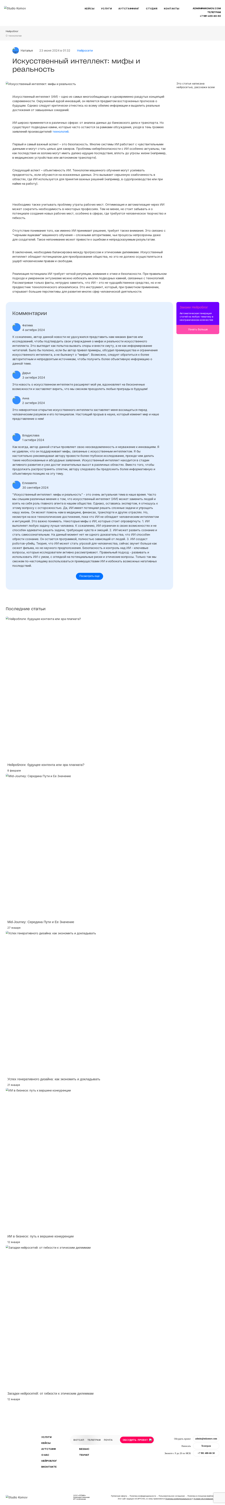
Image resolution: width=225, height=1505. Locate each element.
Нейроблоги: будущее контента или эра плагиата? (45, 765)
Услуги (106, 8)
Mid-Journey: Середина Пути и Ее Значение (40, 922)
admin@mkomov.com (207, 8)
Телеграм (206, 1446)
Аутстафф (48, 1448)
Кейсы (90, 8)
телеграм (214, 12)
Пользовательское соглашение (172, 1496)
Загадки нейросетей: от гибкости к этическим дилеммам (50, 1393)
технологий (60, 131)
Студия (151, 8)
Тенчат (84, 1454)
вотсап (78, 1439)
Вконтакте (49, 1466)
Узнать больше (198, 329)
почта (108, 1439)
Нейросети (85, 50)
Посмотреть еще (89, 576)
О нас (45, 1454)
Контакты (171, 8)
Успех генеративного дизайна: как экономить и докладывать (53, 1079)
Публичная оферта (119, 1496)
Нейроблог (12, 31)
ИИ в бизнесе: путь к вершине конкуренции (40, 1236)
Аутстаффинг (128, 8)
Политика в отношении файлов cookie (203, 1496)
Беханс (84, 1448)
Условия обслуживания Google (206, 1499)
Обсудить (135, 1439)
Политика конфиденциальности (143, 1496)
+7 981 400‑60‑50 (210, 15)
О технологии (14, 35)
